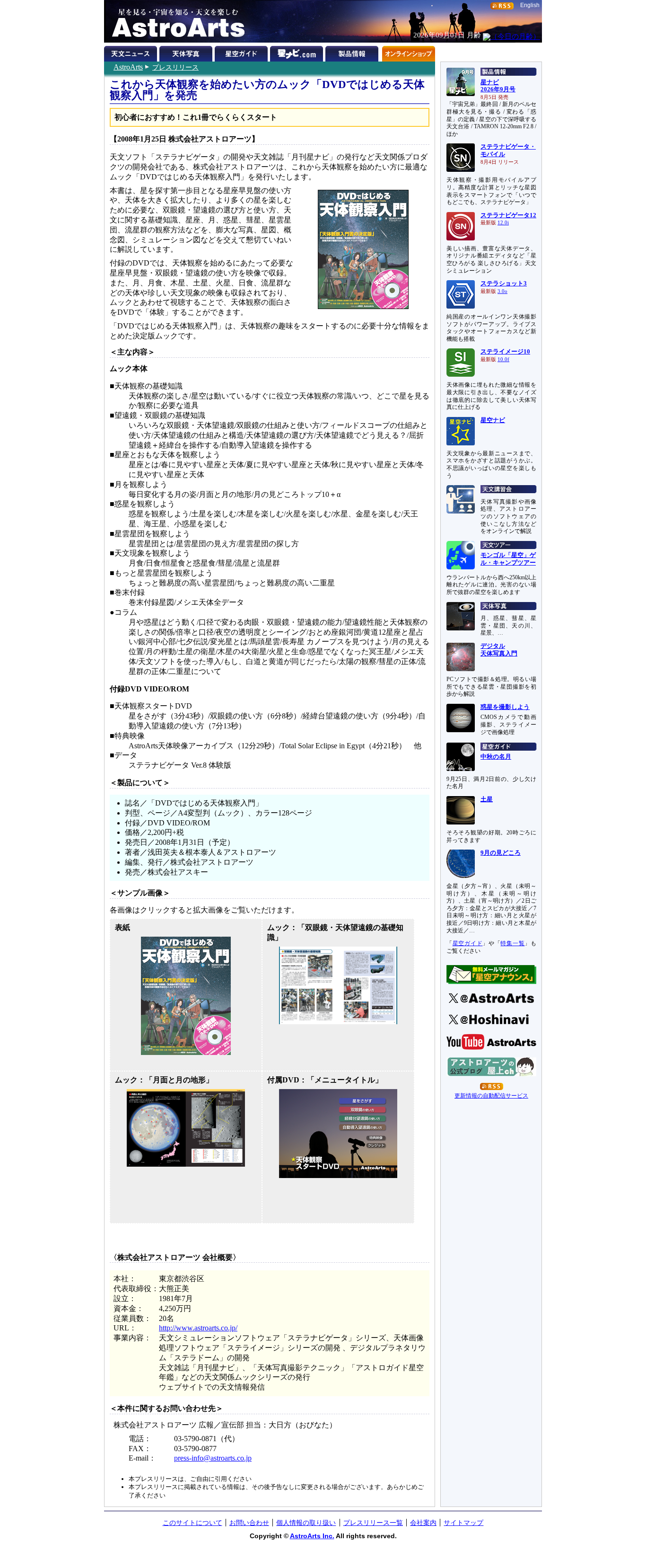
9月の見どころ (500, 853)
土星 (486, 799)
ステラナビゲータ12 (508, 215)
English (530, 5)
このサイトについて (192, 1522)
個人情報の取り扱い (306, 1522)
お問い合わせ (249, 1522)
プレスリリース (175, 67)
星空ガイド (242, 52)
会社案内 (423, 1522)
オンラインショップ (408, 52)
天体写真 (187, 52)
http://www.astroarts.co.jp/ (198, 1328)
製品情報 (353, 52)
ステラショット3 (503, 283)
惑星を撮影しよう (505, 707)
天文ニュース (131, 52)
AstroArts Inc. (312, 1536)
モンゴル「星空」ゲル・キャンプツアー (508, 559)
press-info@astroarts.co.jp (213, 1458)
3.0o (502, 291)
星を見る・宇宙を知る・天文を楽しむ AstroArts (175, 21)
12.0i (503, 222)
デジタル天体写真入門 (498, 650)
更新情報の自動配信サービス (491, 1095)
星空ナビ (492, 420)
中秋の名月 (495, 756)
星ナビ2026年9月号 (497, 86)
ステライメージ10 (505, 351)
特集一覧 (512, 943)
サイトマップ (463, 1522)
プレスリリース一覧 (373, 1522)
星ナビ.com (297, 52)
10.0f (503, 359)
